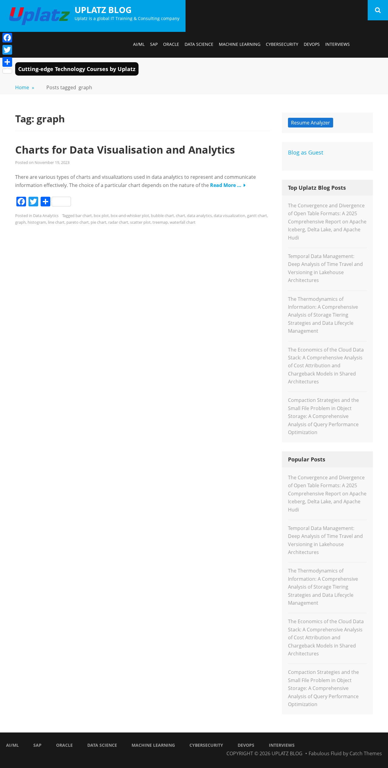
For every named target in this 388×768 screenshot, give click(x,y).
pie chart (98, 222)
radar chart (118, 222)
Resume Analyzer (310, 122)
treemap (160, 222)
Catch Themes (366, 753)
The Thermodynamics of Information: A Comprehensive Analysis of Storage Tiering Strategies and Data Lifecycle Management (323, 315)
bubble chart (162, 215)
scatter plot (140, 222)
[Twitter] (7, 50)
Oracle (171, 44)
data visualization (229, 215)
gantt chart (257, 215)
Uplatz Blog (103, 9)
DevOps (312, 44)
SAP (154, 44)
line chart (56, 222)
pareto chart (77, 222)
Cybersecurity (282, 44)
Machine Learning (239, 44)
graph (20, 222)
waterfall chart (183, 222)
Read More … (225, 185)
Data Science (199, 44)
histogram (37, 222)
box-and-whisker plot (130, 215)
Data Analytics (46, 215)
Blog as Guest (305, 152)
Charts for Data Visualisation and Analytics (125, 150)
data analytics (199, 215)
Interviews (337, 44)
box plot (101, 215)
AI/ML (139, 44)
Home (24, 87)
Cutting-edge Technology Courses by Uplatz (76, 69)
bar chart (83, 215)
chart (180, 215)
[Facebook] (7, 38)
